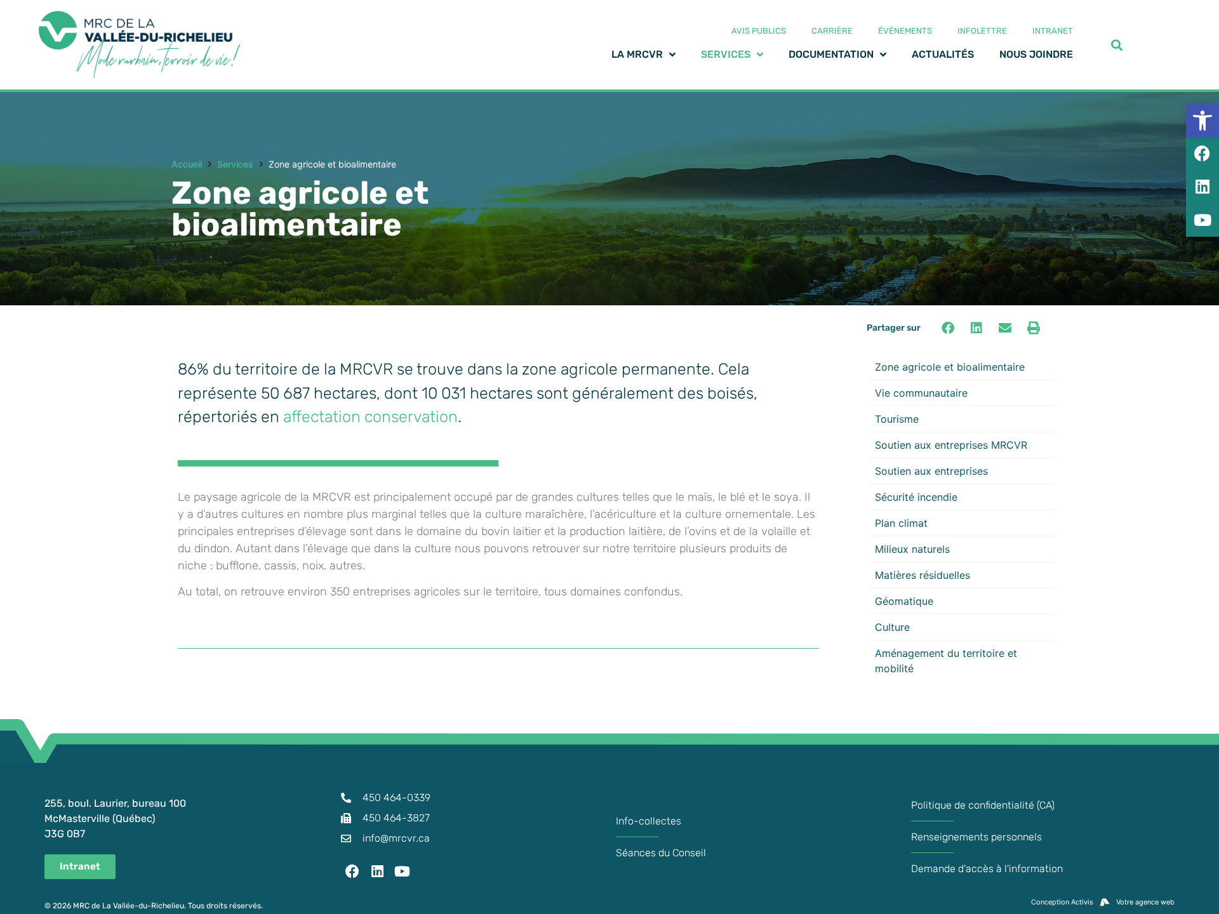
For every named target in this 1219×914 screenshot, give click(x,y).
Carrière (832, 31)
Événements (905, 31)
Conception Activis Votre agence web (1103, 901)
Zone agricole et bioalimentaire (950, 367)
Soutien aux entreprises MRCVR (951, 445)
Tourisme (897, 419)
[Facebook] (352, 871)
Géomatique (904, 601)
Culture (892, 627)
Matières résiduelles (922, 575)
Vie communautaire (921, 393)
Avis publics (758, 31)
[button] (947, 328)
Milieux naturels (912, 549)
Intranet (1052, 31)
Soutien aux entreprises (931, 471)
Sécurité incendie (916, 497)
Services (235, 164)
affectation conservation (370, 416)
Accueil (186, 164)
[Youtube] (402, 871)
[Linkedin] (377, 871)
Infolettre (982, 31)
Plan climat (901, 523)
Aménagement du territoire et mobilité (946, 661)
